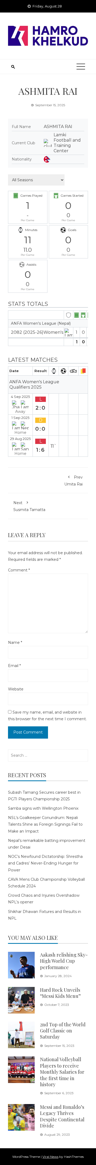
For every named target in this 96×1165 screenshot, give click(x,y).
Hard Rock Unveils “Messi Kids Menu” (60, 993)
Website (15, 689)
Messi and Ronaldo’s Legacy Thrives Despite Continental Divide (62, 1116)
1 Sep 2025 (20, 418)
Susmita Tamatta (29, 506)
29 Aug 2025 (20, 439)
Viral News (50, 1157)
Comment (19, 570)
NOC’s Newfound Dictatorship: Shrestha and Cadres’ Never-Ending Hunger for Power (45, 863)
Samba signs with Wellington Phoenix (43, 808)
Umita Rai (73, 481)
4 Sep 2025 (20, 397)
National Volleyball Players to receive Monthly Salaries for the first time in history (62, 1072)
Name (15, 642)
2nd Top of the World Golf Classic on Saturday (63, 1030)
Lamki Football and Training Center (67, 142)
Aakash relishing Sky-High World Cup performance (64, 961)
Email (14, 665)
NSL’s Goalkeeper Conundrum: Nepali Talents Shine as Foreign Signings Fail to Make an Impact (45, 824)
